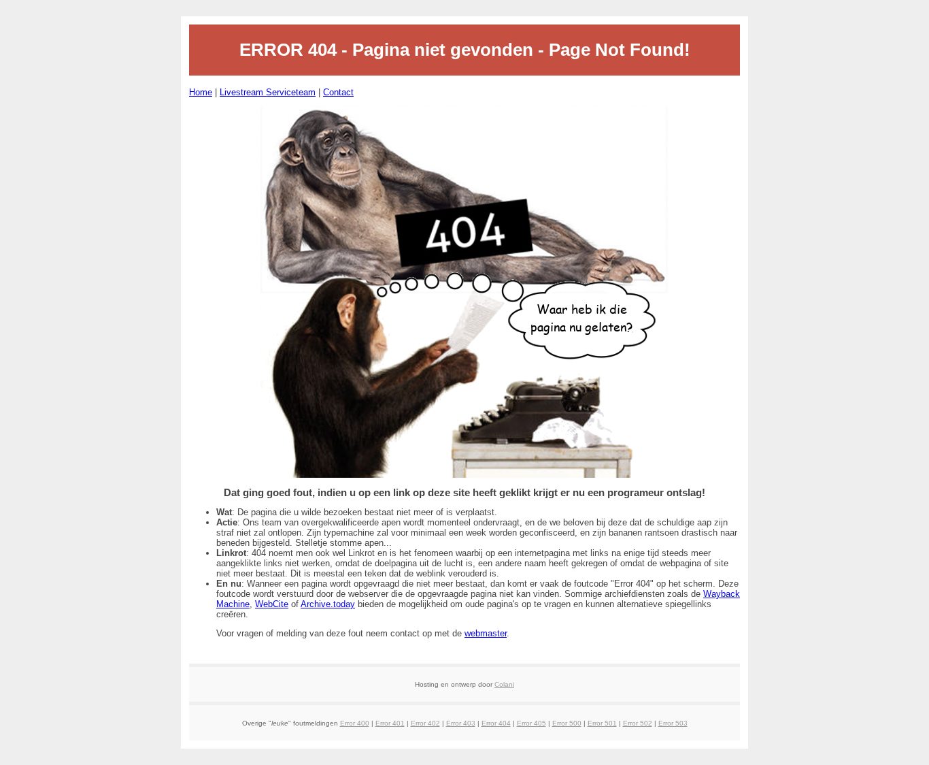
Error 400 (354, 723)
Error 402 (425, 723)
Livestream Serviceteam (268, 92)
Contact (338, 92)
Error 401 (390, 723)
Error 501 (602, 723)
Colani (504, 684)
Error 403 (460, 723)
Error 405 (531, 723)
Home (200, 92)
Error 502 (637, 723)
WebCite (271, 604)
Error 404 (496, 723)
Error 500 (566, 723)
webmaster (485, 633)
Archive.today (328, 604)
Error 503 (673, 723)
